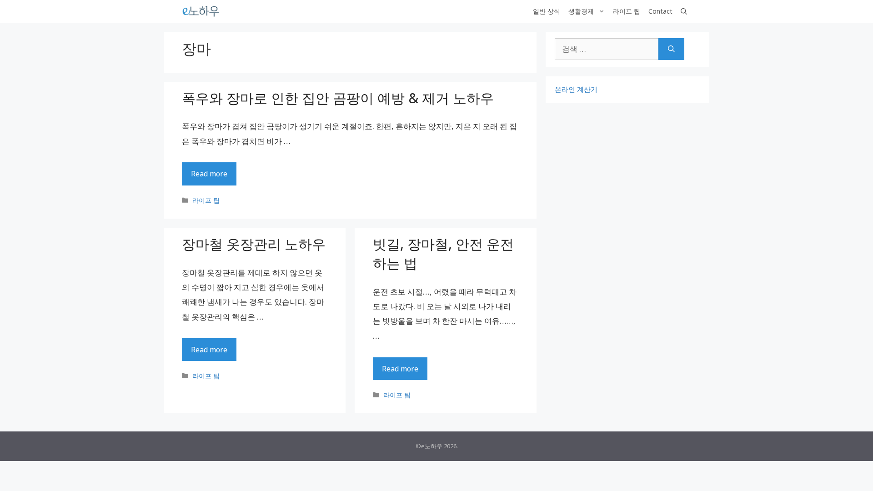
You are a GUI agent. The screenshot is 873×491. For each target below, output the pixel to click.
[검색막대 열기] (684, 11)
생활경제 (581, 11)
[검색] (671, 49)
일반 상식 (546, 11)
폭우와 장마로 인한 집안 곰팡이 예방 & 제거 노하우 (338, 98)
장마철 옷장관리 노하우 (254, 244)
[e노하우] (201, 11)
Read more (209, 174)
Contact (660, 11)
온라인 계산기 (576, 89)
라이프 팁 (626, 11)
